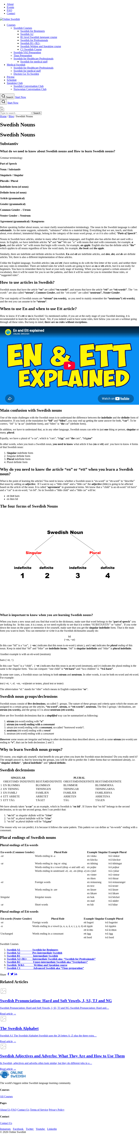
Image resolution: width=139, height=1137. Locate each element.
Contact (11, 13)
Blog (11, 116)
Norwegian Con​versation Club (30, 89)
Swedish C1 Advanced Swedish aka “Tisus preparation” (45, 968)
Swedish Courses (23, 28)
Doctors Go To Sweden (26, 73)
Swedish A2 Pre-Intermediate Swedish (34, 952)
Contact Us (23, 1109)
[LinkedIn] (15, 974)
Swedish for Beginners (32, 31)
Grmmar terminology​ (11, 157)
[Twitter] (12, 974)
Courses (11, 24)
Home (3, 116)
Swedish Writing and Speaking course (40, 46)
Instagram (5, 1128)
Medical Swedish (16, 64)
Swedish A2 (26, 34)
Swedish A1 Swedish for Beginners (32, 949)
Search (36, 113)
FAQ (9, 10)
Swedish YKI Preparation (27, 52)
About (10, 4)
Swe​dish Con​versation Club (29, 86)
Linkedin (52, 1128)
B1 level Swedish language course (38, 37)
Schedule (12, 80)
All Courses (6, 1096)
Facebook (18, 1128)
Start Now (20, 97)
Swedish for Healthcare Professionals (33, 58)
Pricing (10, 76)
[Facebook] (9, 974)
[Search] (3, 102)
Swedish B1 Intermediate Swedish (32, 955)
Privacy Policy (56, 1109)
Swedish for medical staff (33, 61)
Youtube (40, 1128)
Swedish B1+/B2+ (30, 43)
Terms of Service (39, 1109)
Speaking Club (15, 83)
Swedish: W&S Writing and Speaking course (37, 965)
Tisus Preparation (23, 55)
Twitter (30, 1128)
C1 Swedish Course (31, 49)
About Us (5, 1109)
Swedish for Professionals (34, 40)
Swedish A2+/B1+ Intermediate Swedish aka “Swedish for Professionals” (51, 959)
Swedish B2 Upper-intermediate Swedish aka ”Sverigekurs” (47, 962)
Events (10, 7)
